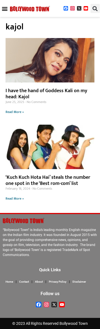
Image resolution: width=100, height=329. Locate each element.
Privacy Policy (57, 281)
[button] (4, 8)
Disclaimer (79, 281)
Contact (24, 281)
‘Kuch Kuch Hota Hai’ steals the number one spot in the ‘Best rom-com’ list (48, 180)
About (39, 281)
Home (9, 281)
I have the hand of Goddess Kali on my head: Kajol (46, 94)
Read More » (15, 112)
